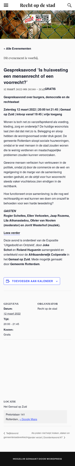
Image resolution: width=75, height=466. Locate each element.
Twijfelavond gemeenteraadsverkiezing (16, 435)
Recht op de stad (37, 5)
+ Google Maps (28, 419)
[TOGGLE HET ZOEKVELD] (69, 5)
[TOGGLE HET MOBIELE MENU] (6, 5)
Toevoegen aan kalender (32, 281)
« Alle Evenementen (17, 48)
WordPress (54, 458)
